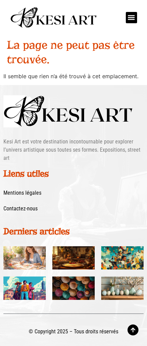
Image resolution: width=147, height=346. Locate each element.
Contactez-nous (20, 208)
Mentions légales (22, 193)
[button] (131, 17)
